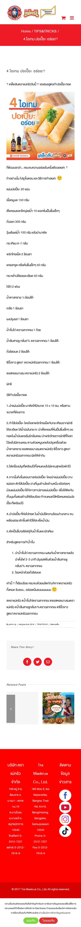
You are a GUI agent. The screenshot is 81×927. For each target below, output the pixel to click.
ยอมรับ (31, 920)
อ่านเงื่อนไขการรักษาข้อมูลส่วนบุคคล (54, 913)
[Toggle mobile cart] (63, 18)
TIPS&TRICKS (42, 624)
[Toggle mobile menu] (72, 18)
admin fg (12, 624)
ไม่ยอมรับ (48, 920)
